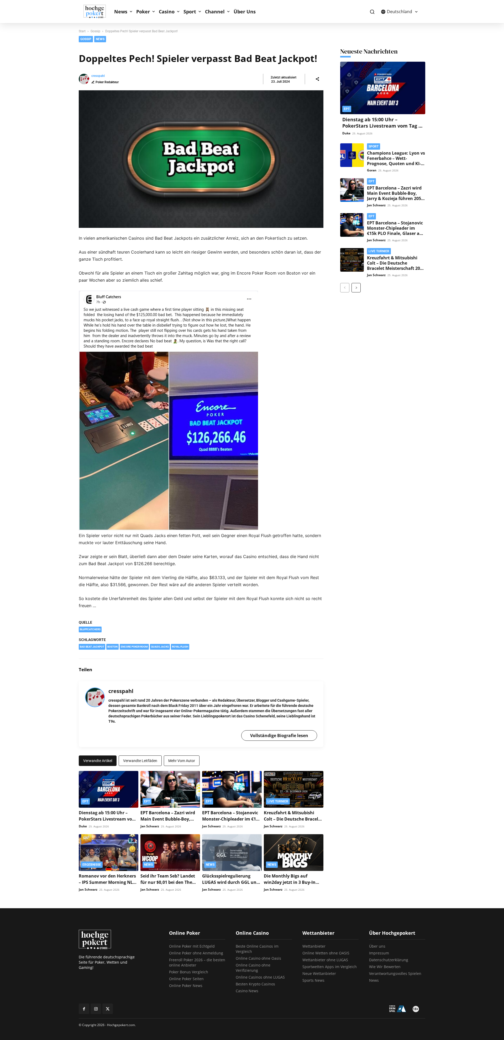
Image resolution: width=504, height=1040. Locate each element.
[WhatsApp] (318, 669)
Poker (143, 11)
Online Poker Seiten (186, 978)
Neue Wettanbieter (319, 973)
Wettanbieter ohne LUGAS (325, 959)
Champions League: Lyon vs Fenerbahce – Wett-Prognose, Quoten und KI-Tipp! (396, 161)
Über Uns (245, 11)
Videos (350, 57)
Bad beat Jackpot (92, 646)
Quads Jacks (160, 646)
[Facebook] (282, 669)
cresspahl (98, 76)
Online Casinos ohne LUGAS (260, 977)
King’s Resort (293, 57)
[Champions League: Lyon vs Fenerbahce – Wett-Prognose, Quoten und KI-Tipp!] (352, 155)
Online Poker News (185, 985)
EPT (285, 49)
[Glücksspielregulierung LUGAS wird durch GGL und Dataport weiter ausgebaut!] (232, 852)
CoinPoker (290, 32)
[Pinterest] (306, 669)
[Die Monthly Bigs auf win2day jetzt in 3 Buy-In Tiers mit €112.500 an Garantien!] (293, 852)
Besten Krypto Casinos (255, 983)
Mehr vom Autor (181, 761)
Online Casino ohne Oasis (258, 958)
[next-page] (356, 287)
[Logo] (97, 11)
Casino (167, 11)
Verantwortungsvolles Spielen (395, 973)
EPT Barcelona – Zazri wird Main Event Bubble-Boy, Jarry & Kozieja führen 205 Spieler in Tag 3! (394, 196)
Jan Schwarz (149, 826)
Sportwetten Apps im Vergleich (329, 966)
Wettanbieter (314, 946)
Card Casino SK (295, 41)
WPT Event (354, 49)
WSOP (350, 41)
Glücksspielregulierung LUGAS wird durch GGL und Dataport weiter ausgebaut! (231, 882)
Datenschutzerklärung (388, 959)
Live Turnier (277, 801)
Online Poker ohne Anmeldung (196, 952)
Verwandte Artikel (97, 761)
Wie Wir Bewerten (385, 966)
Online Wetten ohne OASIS (325, 952)
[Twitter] (294, 669)
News (120, 11)
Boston (112, 646)
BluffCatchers (90, 629)
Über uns (377, 946)
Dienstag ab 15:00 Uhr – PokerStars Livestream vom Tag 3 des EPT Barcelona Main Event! (381, 125)
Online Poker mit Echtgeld (192, 946)
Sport (189, 11)
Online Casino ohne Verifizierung (253, 968)
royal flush (180, 646)
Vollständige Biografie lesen (279, 735)
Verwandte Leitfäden (140, 761)
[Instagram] (96, 1009)
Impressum (379, 952)
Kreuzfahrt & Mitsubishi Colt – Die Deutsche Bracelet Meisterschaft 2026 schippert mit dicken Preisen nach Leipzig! (396, 268)
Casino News (247, 990)
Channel (215, 11)
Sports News (313, 980)
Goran (371, 170)
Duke (83, 826)
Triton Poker (355, 32)
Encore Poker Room (134, 646)
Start (82, 31)
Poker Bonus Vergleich (188, 971)
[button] (372, 12)
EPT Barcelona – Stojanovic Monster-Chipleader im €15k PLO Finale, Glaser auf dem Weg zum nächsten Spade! (395, 233)
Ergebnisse (91, 864)
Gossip (95, 31)
